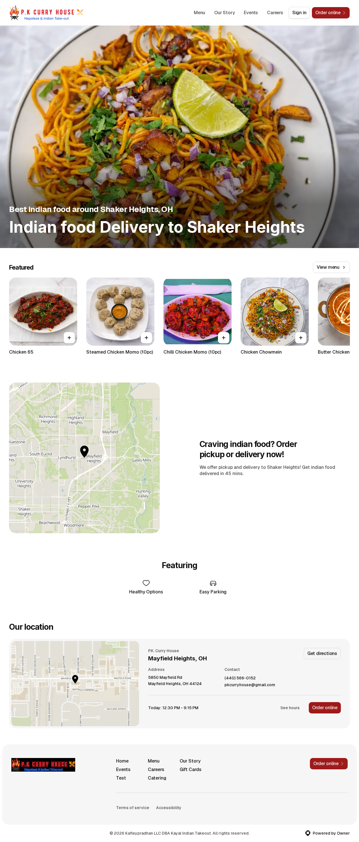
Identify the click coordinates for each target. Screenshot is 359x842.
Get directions (322, 653)
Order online (324, 708)
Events (251, 13)
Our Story (224, 13)
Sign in (299, 13)
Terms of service (132, 807)
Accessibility (168, 807)
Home (122, 761)
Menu (199, 13)
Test (121, 778)
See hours (290, 707)
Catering (157, 778)
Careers (275, 13)
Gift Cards (190, 769)
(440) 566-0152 (240, 678)
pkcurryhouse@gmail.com (249, 685)
